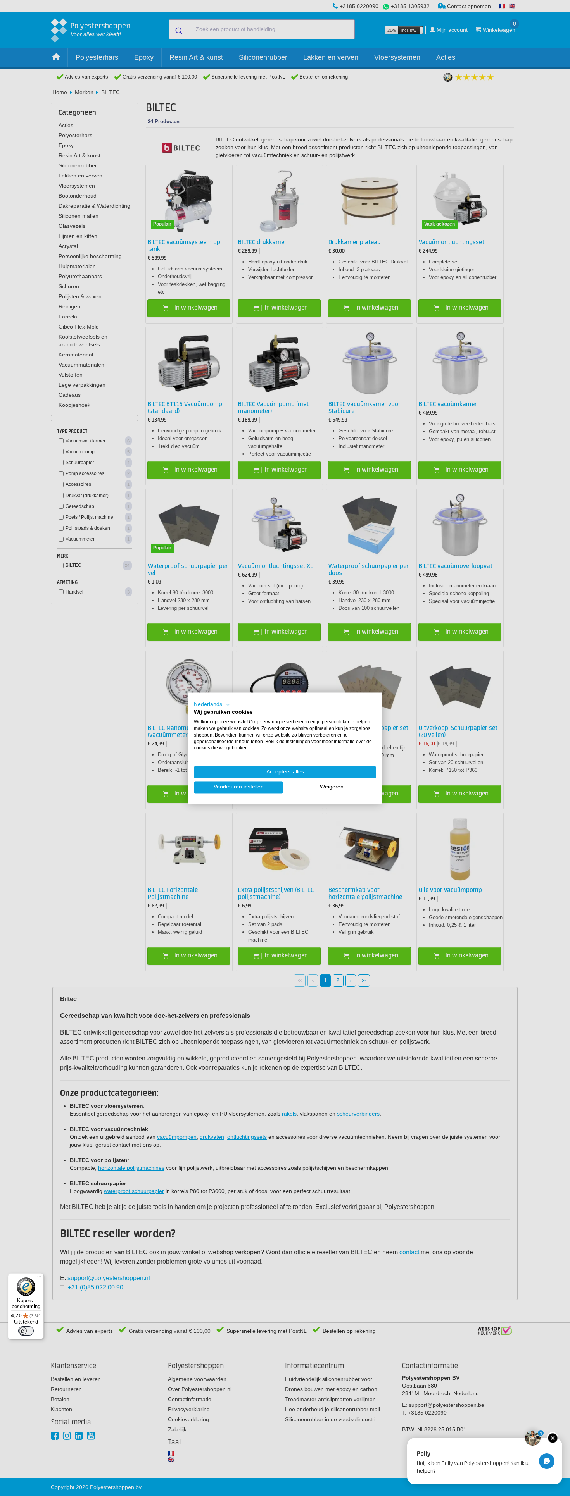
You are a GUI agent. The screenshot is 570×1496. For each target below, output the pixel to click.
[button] (212, 704)
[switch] (26, 1331)
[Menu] (39, 1278)
